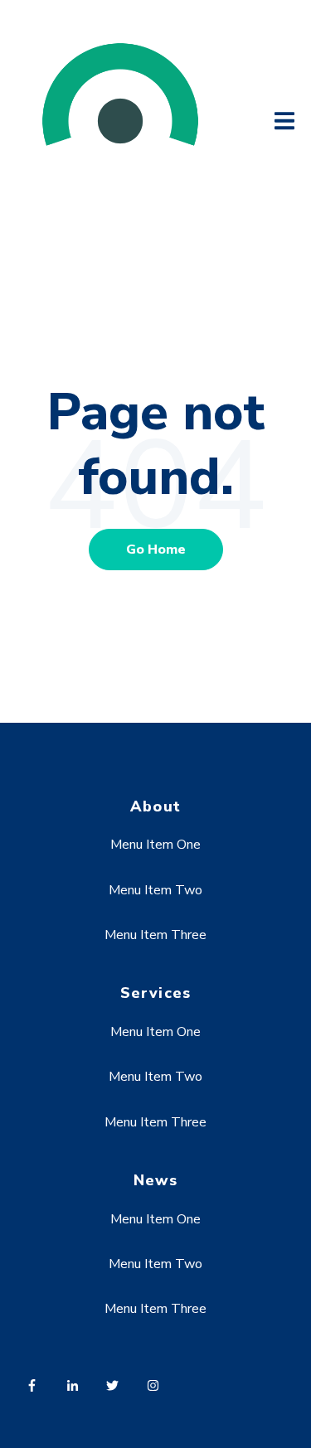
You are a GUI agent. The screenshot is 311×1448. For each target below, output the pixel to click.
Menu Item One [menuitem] (155, 844)
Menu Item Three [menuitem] (155, 935)
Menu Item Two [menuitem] (155, 890)
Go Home (156, 549)
